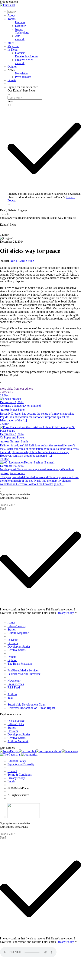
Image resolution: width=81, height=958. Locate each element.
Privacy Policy (65, 612)
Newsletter (21, 73)
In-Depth (13, 49)
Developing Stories (26, 56)
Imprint (12, 781)
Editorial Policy (17, 761)
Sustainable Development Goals (27, 704)
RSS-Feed (14, 687)
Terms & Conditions (20, 774)
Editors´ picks (16, 724)
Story (11, 42)
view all (19, 39)
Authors (12, 694)
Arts (17, 36)
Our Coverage (16, 720)
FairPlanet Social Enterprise (24, 673)
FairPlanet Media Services (23, 670)
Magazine (13, 46)
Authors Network (18, 741)
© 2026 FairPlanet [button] (18, 788)
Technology (22, 32)
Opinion (12, 66)
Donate (12, 80)
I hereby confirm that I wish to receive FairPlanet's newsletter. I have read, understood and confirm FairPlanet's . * (44, 197)
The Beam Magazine (20, 663)
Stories (12, 629)
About (11, 15)
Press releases (23, 76)
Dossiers (20, 53)
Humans (20, 22)
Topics (11, 18)
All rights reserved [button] (18, 795)
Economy (21, 25)
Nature (19, 29)
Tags (10, 697)
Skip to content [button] (9, 1)
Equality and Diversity (21, 764)
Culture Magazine (18, 632)
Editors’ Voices (16, 626)
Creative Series (24, 59)
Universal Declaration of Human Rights (31, 708)
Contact (12, 771)
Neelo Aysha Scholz (22, 260)
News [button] (11, 70)
